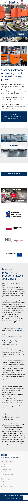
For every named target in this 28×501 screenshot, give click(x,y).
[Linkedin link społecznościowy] (10, 461)
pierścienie (21, 337)
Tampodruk (4, 484)
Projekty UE (4, 471)
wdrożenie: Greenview (14, 498)
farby (19, 329)
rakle (22, 329)
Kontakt (3, 466)
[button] (1, 23)
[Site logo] (14, 2)
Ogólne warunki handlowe (7, 474)
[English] (22, 1)
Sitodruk (3, 481)
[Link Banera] (14, 145)
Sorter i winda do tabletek (7, 489)
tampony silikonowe (18, 335)
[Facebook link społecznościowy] (2, 461)
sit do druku (18, 330)
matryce (4, 337)
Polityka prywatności (6, 469)
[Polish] (22, 3)
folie (16, 345)
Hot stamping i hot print (7, 486)
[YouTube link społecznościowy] (6, 461)
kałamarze (14, 337)
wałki (12, 345)
